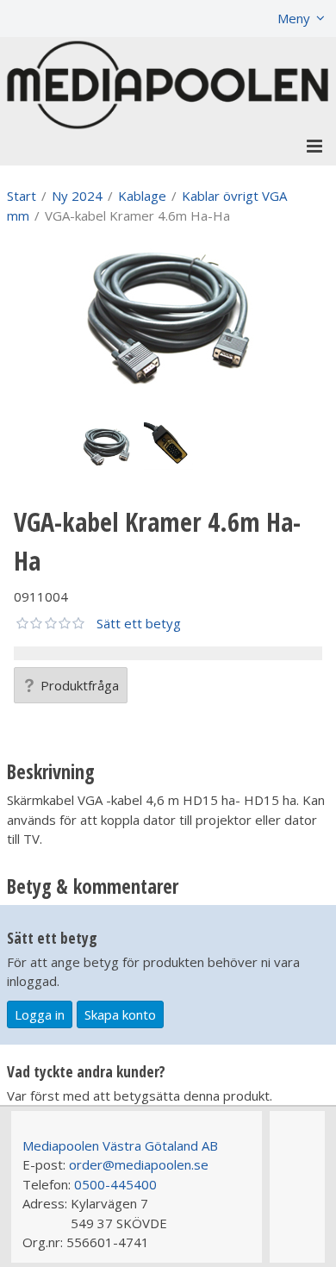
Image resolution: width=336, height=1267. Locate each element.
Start (21, 195)
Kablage (142, 195)
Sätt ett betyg (138, 623)
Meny (293, 18)
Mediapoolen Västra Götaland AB (120, 1145)
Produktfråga (79, 685)
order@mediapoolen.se (138, 1164)
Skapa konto (120, 1014)
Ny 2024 (77, 195)
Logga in (40, 1014)
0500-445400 (115, 1184)
